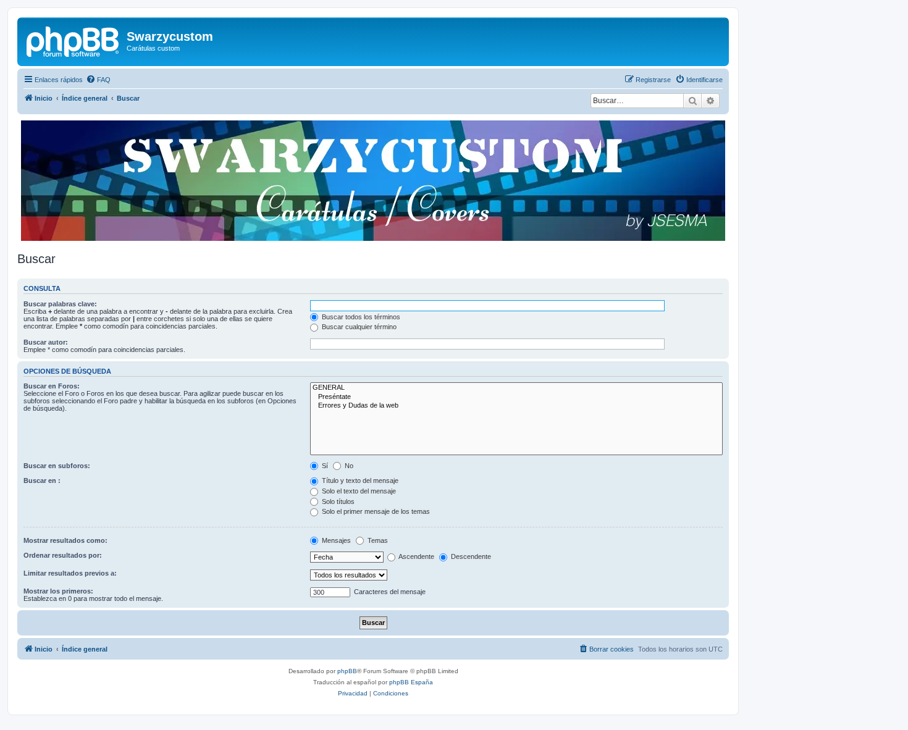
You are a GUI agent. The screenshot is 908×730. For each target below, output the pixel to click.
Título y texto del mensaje (359, 480)
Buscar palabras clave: (60, 304)
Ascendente (415, 556)
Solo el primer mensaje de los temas (375, 511)
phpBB (347, 671)
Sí (324, 465)
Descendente (470, 556)
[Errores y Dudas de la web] (516, 405)
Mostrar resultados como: (65, 540)
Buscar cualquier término (358, 326)
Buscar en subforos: (56, 465)
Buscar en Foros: (51, 386)
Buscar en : (42, 480)
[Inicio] (73, 40)
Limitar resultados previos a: (70, 573)
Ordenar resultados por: (62, 555)
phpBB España (411, 682)
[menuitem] (98, 79)
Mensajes (335, 540)
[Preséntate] (516, 397)
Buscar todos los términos (360, 317)
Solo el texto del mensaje (358, 491)
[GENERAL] (516, 388)
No (348, 465)
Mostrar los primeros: (58, 591)
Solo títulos (337, 501)
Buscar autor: (45, 342)
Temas (377, 540)
